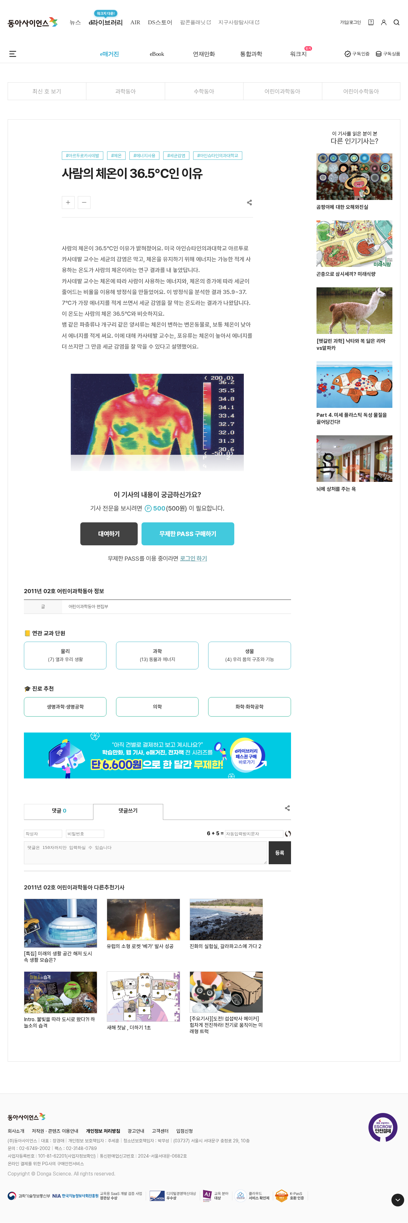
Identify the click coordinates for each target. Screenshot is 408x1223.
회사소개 (16, 1131)
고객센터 (160, 1131)
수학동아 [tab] (204, 91)
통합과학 (251, 54)
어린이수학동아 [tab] (361, 91)
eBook (157, 54)
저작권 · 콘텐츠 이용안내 (55, 1131)
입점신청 (184, 1131)
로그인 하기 (193, 558)
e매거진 (109, 54)
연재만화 (204, 54)
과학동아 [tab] (125, 91)
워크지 (298, 54)
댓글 (59, 810)
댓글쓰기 (128, 810)
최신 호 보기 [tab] (47, 91)
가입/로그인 (350, 22)
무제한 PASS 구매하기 (187, 534)
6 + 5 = (216, 833)
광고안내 (136, 1131)
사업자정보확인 (81, 1156)
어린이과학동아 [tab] (282, 91)
